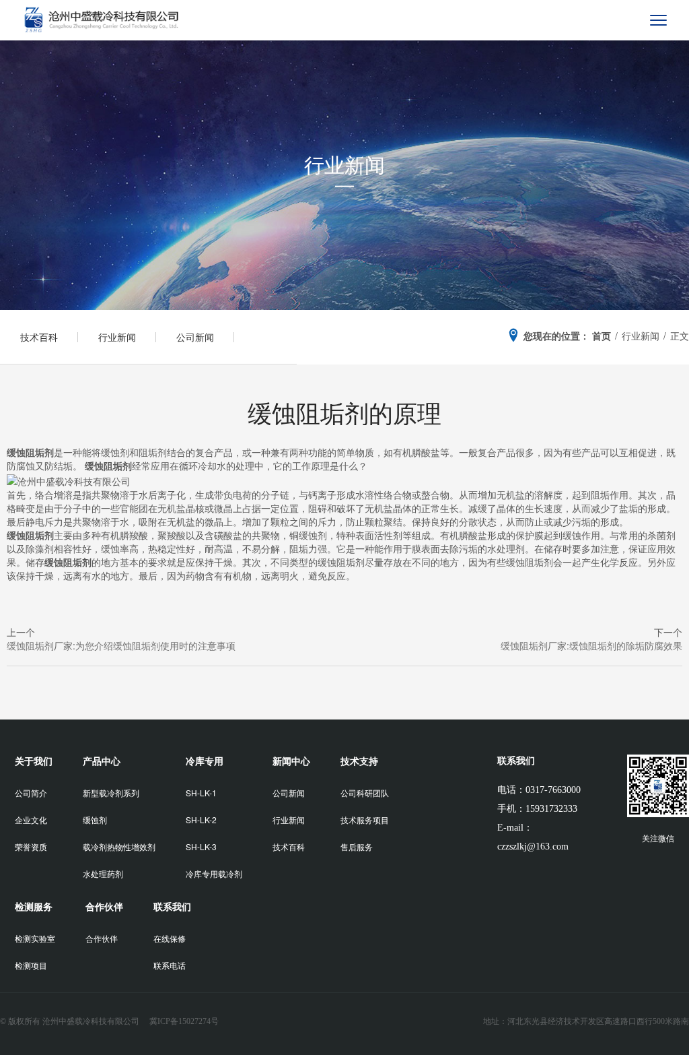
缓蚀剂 (95, 819)
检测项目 (31, 965)
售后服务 (356, 846)
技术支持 (359, 760)
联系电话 (169, 965)
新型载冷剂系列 (111, 792)
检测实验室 (35, 938)
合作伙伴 (104, 906)
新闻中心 (291, 760)
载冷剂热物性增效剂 (119, 846)
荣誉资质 (31, 846)
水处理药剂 (103, 873)
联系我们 (172, 906)
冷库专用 (204, 760)
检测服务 (33, 906)
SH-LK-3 (201, 846)
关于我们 (33, 760)
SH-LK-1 (201, 792)
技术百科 (39, 337)
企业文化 (31, 819)
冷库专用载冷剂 (214, 873)
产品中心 (101, 760)
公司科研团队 (364, 792)
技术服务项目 (364, 819)
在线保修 (169, 938)
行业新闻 (117, 337)
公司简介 (31, 792)
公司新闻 (195, 337)
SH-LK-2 (201, 819)
